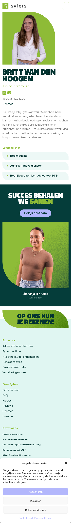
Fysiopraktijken (11, 351)
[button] (66, 463)
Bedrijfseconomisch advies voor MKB (34, 175)
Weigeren (35, 500)
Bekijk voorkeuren (35, 509)
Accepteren (36, 491)
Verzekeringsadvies (14, 372)
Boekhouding (19, 155)
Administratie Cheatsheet (15, 439)
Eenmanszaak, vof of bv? (14, 450)
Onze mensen (10, 390)
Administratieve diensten (26, 165)
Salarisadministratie (14, 367)
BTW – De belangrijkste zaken (16, 455)
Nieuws (7, 400)
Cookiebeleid (26, 518)
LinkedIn (7, 416)
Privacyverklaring (42, 518)
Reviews (7, 405)
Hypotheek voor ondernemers (20, 356)
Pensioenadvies (12, 362)
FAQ (5, 395)
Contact (7, 104)
